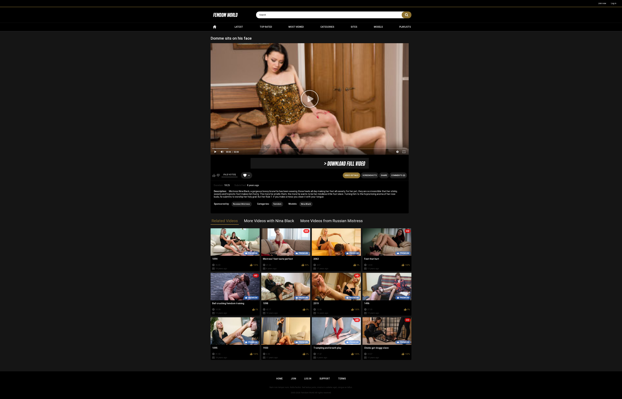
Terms (342, 378)
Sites (354, 27)
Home (215, 27)
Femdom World (307, 393)
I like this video (214, 175)
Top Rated (266, 27)
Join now (602, 3)
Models (378, 27)
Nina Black (306, 204)
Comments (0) (398, 175)
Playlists (405, 27)
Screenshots (370, 175)
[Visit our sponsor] (310, 163)
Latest (239, 27)
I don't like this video (218, 175)
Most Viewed (296, 27)
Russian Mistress (241, 204)
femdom (277, 204)
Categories (327, 27)
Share (384, 175)
